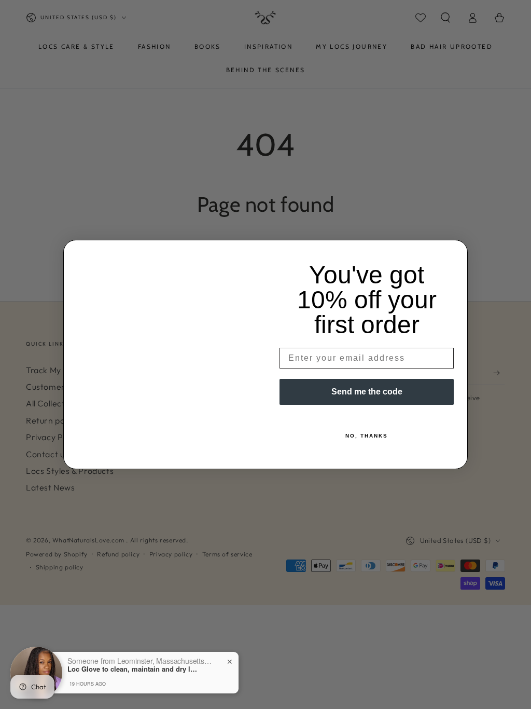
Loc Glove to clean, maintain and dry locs (132, 669)
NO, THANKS (366, 436)
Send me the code (366, 391)
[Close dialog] (456, 251)
